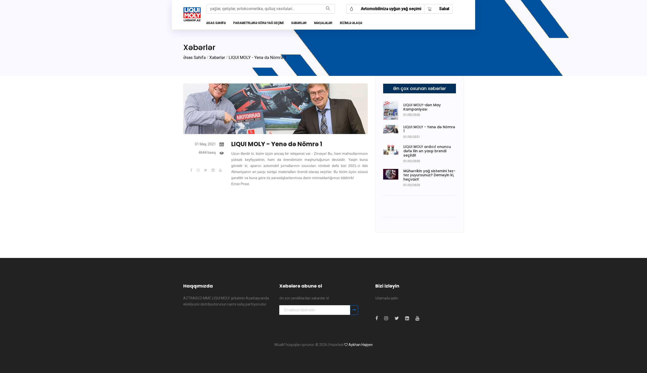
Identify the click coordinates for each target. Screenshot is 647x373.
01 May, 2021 (205, 144)
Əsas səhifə (216, 23)
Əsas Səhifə (194, 57)
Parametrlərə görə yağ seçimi (258, 23)
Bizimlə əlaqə (351, 23)
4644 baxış (207, 152)
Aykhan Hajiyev (361, 345)
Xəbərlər (299, 23)
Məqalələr (323, 23)
